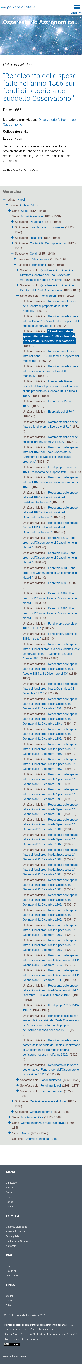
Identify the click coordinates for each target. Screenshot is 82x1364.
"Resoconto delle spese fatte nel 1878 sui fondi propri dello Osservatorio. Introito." (50, 527)
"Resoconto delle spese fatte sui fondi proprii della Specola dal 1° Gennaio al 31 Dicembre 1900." (50, 809)
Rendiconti (39, 264)
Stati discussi (40, 259)
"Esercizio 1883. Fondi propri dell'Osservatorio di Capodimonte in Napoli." (50, 598)
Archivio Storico (30, 205)
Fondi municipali (50, 1085)
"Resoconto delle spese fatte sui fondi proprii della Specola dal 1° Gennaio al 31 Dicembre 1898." (50, 779)
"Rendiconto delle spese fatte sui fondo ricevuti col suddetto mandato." (50, 371)
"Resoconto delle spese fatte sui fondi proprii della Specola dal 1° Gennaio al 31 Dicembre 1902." (50, 839)
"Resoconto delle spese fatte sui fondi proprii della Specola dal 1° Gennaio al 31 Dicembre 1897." (50, 764)
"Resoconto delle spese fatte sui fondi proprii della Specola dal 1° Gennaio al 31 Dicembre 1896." (50, 748)
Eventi (9, 1197)
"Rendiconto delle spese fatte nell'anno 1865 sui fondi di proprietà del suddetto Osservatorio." (51, 321)
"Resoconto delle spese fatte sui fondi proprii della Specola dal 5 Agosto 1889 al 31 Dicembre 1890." (50, 668)
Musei (9, 1192)
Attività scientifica (32, 1117)
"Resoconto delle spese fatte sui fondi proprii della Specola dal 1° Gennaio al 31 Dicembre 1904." (50, 869)
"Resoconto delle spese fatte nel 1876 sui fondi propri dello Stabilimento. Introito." (50, 497)
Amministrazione (32, 216)
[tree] (41, 668)
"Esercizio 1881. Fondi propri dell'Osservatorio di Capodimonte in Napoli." (50, 572)
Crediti (9, 1296)
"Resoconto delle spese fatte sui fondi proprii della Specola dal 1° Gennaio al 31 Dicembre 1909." (50, 945)
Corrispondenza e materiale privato (43, 1122)
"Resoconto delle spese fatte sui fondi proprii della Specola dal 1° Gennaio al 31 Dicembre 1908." (50, 929)
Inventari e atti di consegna (47, 227)
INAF (8, 1266)
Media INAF (12, 1275)
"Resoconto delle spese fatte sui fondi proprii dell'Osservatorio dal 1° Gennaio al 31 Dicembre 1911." (51, 975)
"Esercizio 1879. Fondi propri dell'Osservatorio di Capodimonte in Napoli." (50, 542)
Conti (33, 253)
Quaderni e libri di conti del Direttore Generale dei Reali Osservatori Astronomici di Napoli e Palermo (47, 275)
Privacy (10, 1305)
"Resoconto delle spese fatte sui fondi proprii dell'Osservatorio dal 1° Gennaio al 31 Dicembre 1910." (51, 960)
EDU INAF (11, 1271)
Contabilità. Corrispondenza (48, 243)
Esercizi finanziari (51, 1091)
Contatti (10, 1206)
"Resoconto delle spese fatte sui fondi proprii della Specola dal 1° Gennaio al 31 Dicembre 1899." (50, 794)
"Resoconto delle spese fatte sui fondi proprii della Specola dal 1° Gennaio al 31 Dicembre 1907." (50, 914)
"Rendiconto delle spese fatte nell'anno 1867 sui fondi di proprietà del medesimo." (51, 355)
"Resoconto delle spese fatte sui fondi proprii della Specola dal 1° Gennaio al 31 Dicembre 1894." (50, 718)
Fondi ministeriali (51, 1080)
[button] (4, 198)
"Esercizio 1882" (57, 583)
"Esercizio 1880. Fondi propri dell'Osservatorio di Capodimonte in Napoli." (50, 557)
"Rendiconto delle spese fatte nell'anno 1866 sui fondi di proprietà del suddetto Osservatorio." (49, 336)
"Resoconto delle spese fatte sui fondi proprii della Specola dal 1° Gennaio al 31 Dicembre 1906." (50, 899)
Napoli (21, 199)
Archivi (9, 1187)
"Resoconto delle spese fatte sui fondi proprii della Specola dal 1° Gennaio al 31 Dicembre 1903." (50, 854)
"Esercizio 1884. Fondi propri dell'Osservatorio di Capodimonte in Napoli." (50, 613)
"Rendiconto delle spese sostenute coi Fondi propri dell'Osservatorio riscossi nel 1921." (51, 1069)
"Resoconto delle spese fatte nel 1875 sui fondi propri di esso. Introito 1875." (51, 482)
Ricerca (10, 1201)
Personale (36, 221)
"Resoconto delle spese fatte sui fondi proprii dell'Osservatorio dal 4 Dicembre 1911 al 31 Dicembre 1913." (50, 990)
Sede (24, 210)
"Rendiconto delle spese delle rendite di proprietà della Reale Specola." (50, 305)
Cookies (10, 1300)
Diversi (25, 1133)
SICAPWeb (21, 1356)
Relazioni (36, 237)
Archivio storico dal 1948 (41, 1138)
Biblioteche (11, 1182)
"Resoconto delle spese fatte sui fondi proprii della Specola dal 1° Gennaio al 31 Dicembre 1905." (50, 884)
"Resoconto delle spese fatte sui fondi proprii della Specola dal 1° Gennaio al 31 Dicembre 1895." (50, 733)
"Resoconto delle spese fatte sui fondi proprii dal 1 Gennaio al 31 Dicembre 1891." (50, 688)
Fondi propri (48, 295)
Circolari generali (41, 1111)
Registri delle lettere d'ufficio (48, 1101)
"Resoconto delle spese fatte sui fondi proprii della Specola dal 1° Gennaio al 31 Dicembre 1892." (50, 703)
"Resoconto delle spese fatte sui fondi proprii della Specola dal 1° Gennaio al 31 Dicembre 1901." (50, 824)
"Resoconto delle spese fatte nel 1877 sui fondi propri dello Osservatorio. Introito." (50, 512)
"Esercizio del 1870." (60, 411)
